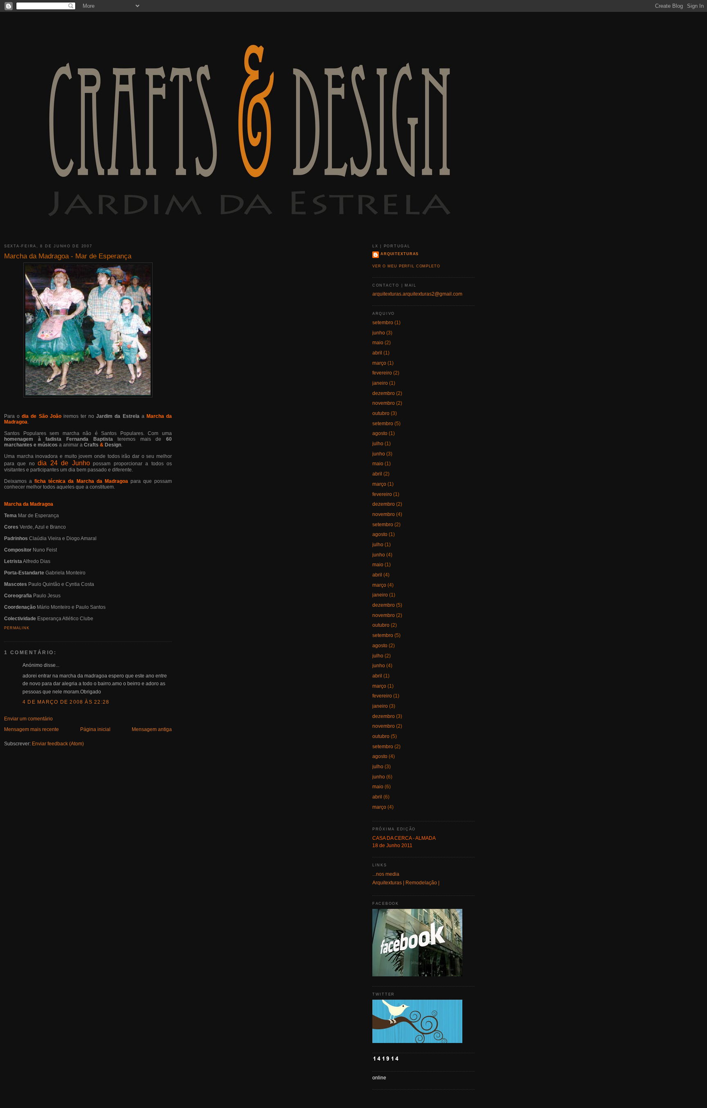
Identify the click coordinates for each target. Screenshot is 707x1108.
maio (377, 342)
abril (377, 353)
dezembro (383, 393)
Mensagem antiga (152, 729)
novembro (383, 403)
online (379, 1078)
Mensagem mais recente (31, 729)
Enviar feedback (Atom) (58, 744)
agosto (379, 433)
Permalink (16, 628)
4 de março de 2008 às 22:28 (66, 702)
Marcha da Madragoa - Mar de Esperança (67, 256)
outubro (381, 413)
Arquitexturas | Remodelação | (405, 883)
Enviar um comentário (28, 719)
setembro (382, 322)
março (379, 363)
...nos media (385, 874)
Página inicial (95, 729)
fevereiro (382, 373)
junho (378, 333)
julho (377, 443)
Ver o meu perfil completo (406, 266)
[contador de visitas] (385, 1060)
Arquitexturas (400, 254)
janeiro (380, 383)
